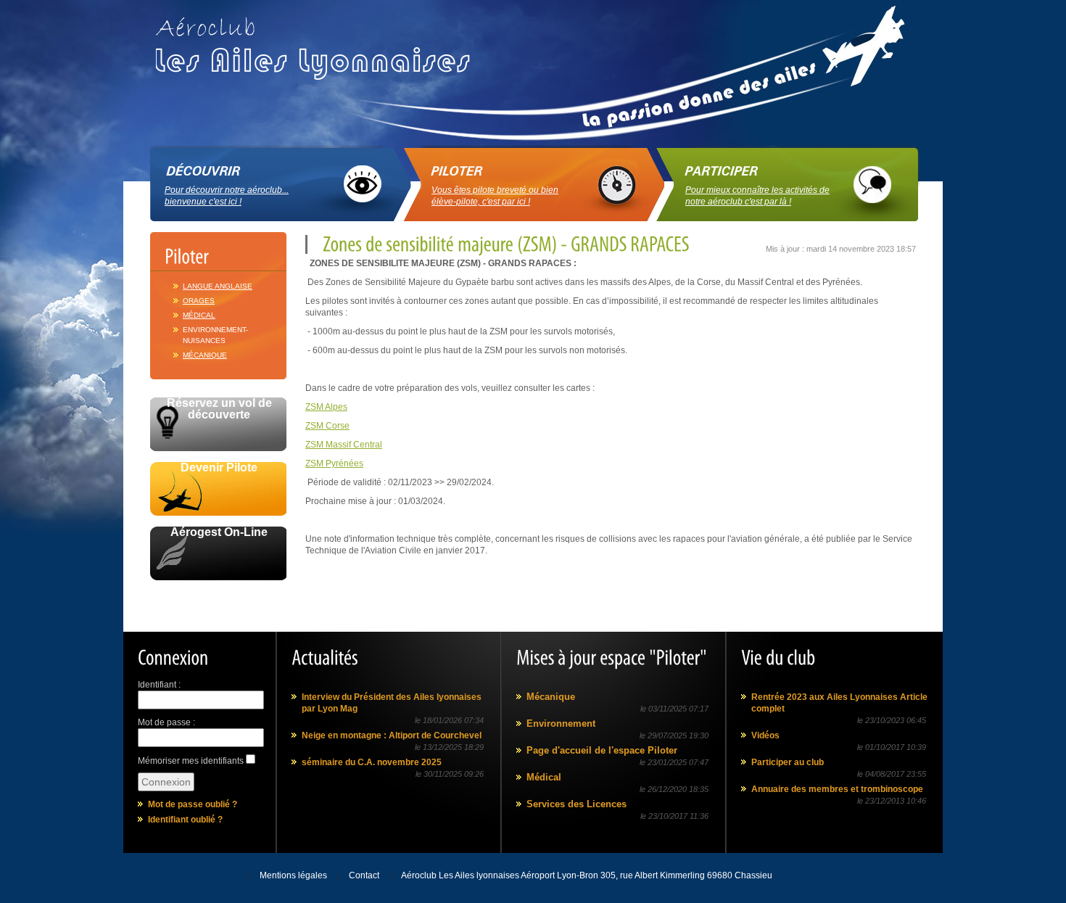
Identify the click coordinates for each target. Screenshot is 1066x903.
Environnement (560, 723)
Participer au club (787, 762)
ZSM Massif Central (343, 445)
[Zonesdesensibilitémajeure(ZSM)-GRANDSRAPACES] (504, 244)
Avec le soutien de (218, 596)
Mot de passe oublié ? (192, 804)
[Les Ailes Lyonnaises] (319, 43)
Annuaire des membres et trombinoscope (837, 789)
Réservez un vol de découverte (219, 409)
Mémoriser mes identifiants (191, 761)
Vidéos (765, 735)
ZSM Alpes (326, 407)
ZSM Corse (327, 426)
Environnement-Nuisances (215, 335)
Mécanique (205, 355)
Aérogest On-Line (219, 532)
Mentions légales (293, 875)
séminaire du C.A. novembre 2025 (372, 762)
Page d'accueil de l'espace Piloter (601, 750)
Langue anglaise (217, 286)
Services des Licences (576, 804)
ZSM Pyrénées (334, 463)
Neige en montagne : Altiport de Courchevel (392, 735)
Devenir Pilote (219, 468)
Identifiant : (159, 685)
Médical (199, 315)
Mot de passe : (166, 722)
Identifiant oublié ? (185, 820)
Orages (199, 301)
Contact (364, 875)
